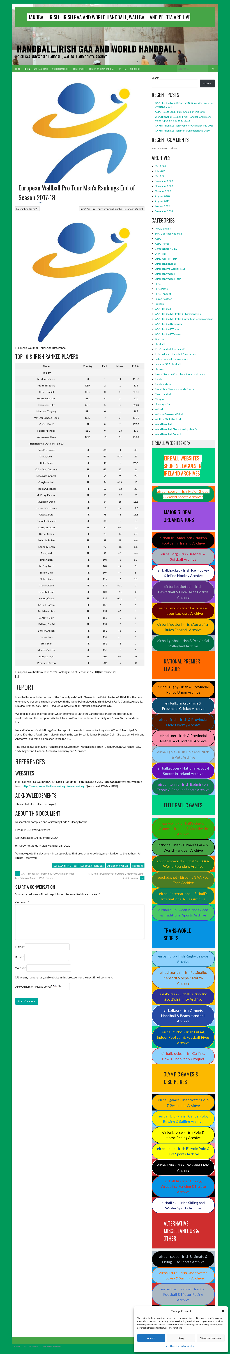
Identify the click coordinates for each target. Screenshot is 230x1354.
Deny (181, 1338)
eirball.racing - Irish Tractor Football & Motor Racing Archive (183, 1294)
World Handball (61, 69)
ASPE (158, 238)
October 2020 (163, 191)
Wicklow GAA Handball (168, 419)
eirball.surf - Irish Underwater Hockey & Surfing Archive (183, 1275)
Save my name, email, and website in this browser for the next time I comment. (65, 977)
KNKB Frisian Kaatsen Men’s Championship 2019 (182, 130)
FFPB (158, 283)
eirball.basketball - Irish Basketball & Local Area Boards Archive (183, 591)
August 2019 (162, 201)
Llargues (159, 369)
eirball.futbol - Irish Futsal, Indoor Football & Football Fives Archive (183, 1037)
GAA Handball (40, 69)
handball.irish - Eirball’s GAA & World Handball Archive (183, 847)
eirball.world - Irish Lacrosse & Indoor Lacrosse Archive (183, 610)
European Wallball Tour (168, 278)
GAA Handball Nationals (168, 323)
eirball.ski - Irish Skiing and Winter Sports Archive (183, 1205)
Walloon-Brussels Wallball (169, 414)
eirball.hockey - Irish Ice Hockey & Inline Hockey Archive (183, 573)
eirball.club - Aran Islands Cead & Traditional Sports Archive (183, 912)
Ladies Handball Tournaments (171, 358)
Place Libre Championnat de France (174, 389)
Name (20, 946)
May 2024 (160, 166)
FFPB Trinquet (163, 293)
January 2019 (162, 206)
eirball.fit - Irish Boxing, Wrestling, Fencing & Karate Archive (183, 1186)
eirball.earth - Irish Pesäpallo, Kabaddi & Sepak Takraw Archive (183, 977)
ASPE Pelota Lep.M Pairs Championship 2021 (180, 111)
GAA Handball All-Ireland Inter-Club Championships (184, 318)
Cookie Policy (172, 1346)
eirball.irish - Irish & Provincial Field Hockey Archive (183, 722)
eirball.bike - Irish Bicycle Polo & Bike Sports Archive (183, 1151)
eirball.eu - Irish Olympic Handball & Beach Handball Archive (183, 1015)
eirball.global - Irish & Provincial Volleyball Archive (183, 643)
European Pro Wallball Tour (170, 268)
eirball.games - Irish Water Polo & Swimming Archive (183, 1102)
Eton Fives (161, 253)
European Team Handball (102, 69)
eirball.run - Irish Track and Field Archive (183, 1167)
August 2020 (162, 196)
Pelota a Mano (163, 384)
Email (19, 957)
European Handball (112, 208)
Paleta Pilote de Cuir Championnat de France (180, 374)
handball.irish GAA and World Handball (96, 48)
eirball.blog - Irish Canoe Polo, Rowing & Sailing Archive (183, 1119)
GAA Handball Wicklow (168, 333)
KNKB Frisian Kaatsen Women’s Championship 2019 (184, 125)
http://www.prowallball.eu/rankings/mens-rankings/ (55, 786)
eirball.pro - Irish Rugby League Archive (183, 959)
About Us (135, 69)
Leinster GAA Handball (168, 364)
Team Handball (163, 394)
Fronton (159, 303)
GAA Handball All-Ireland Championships (178, 313)
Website (20, 967)
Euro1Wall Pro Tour (91, 208)
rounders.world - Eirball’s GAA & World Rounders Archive (183, 863)
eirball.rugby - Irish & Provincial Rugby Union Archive (183, 689)
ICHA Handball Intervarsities (171, 348)
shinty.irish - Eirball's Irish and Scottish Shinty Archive (183, 996)
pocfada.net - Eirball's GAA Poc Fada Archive (183, 880)
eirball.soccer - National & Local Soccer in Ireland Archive (183, 771)
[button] (223, 1311)
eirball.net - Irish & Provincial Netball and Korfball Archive (183, 738)
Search (155, 77)
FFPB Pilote (161, 288)
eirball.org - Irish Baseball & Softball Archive (183, 556)
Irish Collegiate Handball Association (175, 353)
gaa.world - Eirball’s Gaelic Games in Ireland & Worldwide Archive (183, 828)
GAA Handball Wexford (168, 328)
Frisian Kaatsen (163, 298)
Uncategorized (163, 404)
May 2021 (160, 176)
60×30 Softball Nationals (168, 233)
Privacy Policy (187, 1346)
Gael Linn (160, 338)
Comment (22, 902)
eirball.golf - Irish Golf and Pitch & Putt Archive (183, 754)
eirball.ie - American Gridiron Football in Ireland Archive (183, 540)
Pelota (122, 69)
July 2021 (160, 171)
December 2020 (164, 181)
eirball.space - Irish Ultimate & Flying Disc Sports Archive (183, 1259)
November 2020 (164, 186)
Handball (137, 865)
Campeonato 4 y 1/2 (166, 248)
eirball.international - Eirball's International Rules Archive (183, 896)
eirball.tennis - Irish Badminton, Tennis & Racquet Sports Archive (183, 787)
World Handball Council (168, 434)
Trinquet (160, 399)
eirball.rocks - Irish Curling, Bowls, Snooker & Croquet (183, 1056)
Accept (151, 1338)
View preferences (210, 1338)
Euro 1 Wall (79, 69)
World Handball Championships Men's (176, 429)
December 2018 (164, 211)
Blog (27, 69)
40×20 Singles (163, 228)
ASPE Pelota (162, 243)
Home (18, 69)
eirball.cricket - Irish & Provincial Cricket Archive (183, 706)
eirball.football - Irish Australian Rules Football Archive (183, 627)
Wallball (159, 409)
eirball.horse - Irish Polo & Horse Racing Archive (183, 1135)
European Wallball (133, 208)
